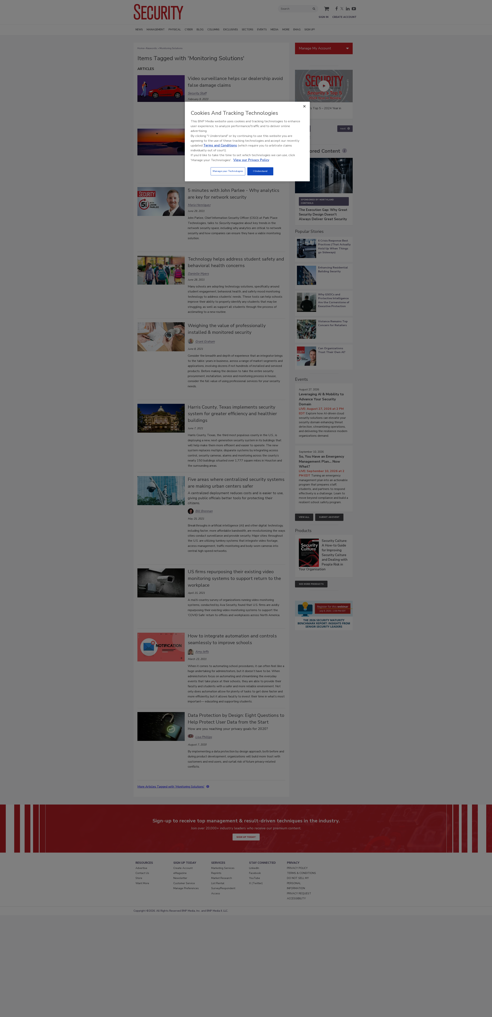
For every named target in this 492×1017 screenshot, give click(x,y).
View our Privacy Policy (251, 160)
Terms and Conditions (220, 145)
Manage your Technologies (228, 171)
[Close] (304, 106)
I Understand (260, 171)
